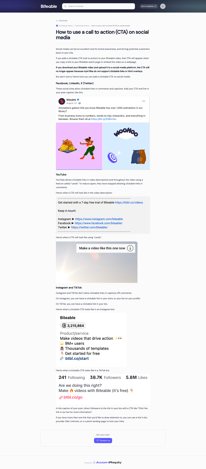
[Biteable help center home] (48, 6)
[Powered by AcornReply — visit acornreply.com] (103, 462)
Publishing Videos (66, 26)
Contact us (105, 440)
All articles (63, 20)
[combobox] (98, 6)
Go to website (147, 6)
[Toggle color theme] (163, 6)
